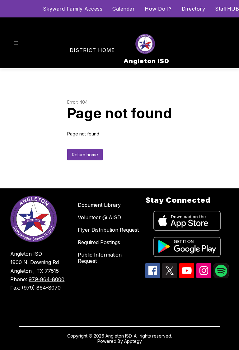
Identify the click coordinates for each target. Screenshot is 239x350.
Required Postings (99, 242)
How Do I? (158, 9)
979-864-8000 (46, 279)
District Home (92, 50)
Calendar (123, 9)
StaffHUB (227, 9)
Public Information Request (100, 258)
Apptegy (133, 341)
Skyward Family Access (73, 9)
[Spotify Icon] (221, 276)
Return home (85, 154)
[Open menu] (16, 43)
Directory (193, 9)
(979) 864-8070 (41, 288)
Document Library (99, 205)
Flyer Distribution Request (108, 230)
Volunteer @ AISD (99, 217)
